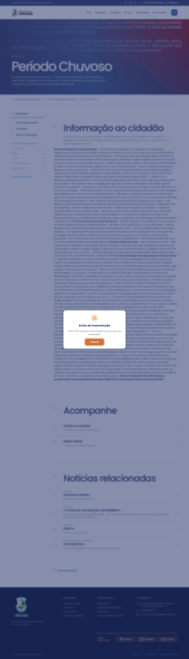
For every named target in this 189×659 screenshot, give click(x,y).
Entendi (94, 342)
